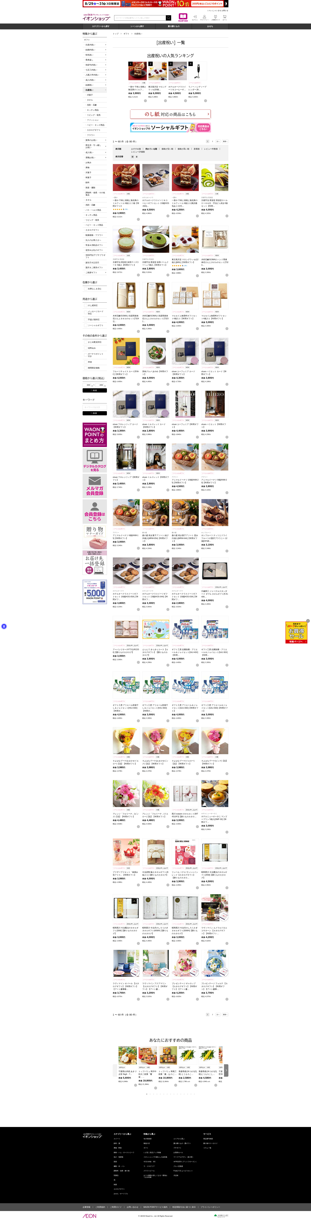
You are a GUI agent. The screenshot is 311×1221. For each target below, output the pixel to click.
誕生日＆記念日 (92, 262)
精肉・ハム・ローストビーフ (124, 1152)
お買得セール (178, 1152)
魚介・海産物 (118, 1157)
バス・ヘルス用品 (93, 210)
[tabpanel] (128, 1066)
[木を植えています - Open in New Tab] (221, 1215)
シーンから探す (137, 26)
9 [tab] (173, 1094)
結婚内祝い (90, 50)
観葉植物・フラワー (94, 235)
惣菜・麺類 (90, 188)
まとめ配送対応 (95, 342)
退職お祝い (90, 158)
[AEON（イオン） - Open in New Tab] (89, 1216)
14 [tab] (190, 1094)
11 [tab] (180, 1094)
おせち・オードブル (121, 1194)
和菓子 (88, 177)
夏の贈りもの (174, 26)
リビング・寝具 (94, 115)
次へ (218, 141)
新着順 (197, 149)
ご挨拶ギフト (91, 272)
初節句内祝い (91, 65)
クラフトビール (149, 1171)
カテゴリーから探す (101, 26)
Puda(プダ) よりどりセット (183, 1171)
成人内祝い (90, 80)
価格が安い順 (167, 149)
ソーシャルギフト (96, 325)
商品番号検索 (208, 1139)
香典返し (89, 60)
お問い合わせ (132, 1207)
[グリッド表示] (132, 156)
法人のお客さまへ (93, 240)
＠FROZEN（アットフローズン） (185, 1162)
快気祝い (89, 55)
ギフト (126, 34)
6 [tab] (163, 1094)
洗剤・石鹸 (92, 105)
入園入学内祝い (92, 75)
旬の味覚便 (147, 1139)
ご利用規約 (100, 1207)
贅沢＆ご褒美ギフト (94, 267)
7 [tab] (167, 1094)
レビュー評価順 (138, 152)
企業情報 (86, 1207)
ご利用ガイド (116, 1207)
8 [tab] (170, 1094)
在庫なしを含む (95, 289)
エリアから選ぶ (179, 1139)
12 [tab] (184, 1094)
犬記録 (175, 1175)
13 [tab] (187, 1094)
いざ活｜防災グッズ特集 (152, 1152)
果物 (87, 167)
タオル (90, 100)
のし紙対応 (93, 305)
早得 (90, 362)
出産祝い (138, 34)
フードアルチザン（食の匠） (183, 1157)
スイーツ (117, 1139)
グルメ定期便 (178, 1166)
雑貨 (115, 1184)
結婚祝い (89, 85)
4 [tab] (156, 1094)
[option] (133, 156)
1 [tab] (146, 1094)
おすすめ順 (136, 149)
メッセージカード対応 (96, 312)
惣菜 (115, 1162)
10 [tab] (177, 1094)
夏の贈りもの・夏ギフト (182, 1143)
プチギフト (177, 1148)
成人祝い (89, 152)
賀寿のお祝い (91, 140)
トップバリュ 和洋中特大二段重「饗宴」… (147, 1074)
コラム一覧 (207, 1148)
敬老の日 (147, 1143)
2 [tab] (150, 1094)
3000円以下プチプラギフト (95, 256)
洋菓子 (90, 95)
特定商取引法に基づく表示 (184, 1207)
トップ (116, 34)
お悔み (88, 163)
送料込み (92, 348)
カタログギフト (94, 130)
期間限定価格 (94, 368)
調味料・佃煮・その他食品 (95, 194)
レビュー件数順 (211, 149)
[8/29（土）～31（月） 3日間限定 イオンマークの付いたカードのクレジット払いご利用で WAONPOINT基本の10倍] (155, 3)
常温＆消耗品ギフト (94, 245)
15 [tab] (194, 1094)
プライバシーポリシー (210, 1207)
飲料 (87, 182)
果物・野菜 (118, 1148)
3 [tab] (153, 1094)
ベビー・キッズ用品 (95, 125)
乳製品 (116, 1175)
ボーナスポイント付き (96, 355)
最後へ (225, 141)
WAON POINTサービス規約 (155, 1207)
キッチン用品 (93, 110)
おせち (210, 26)
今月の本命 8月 (150, 1162)
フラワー (91, 135)
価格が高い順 (183, 149)
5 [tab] (160, 1094)
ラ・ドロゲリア (149, 1166)
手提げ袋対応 (94, 319)
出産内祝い (90, 45)
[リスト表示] (136, 156)
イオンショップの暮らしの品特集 (155, 1157)
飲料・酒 (117, 1143)
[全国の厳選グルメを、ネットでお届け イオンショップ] (96, 17)
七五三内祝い (91, 70)
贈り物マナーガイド (210, 1143)
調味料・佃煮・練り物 (122, 1171)
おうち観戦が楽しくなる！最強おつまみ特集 (155, 1176)
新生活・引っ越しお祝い (93, 146)
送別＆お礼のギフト (94, 250)
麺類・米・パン (119, 1166)
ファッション (93, 120)
